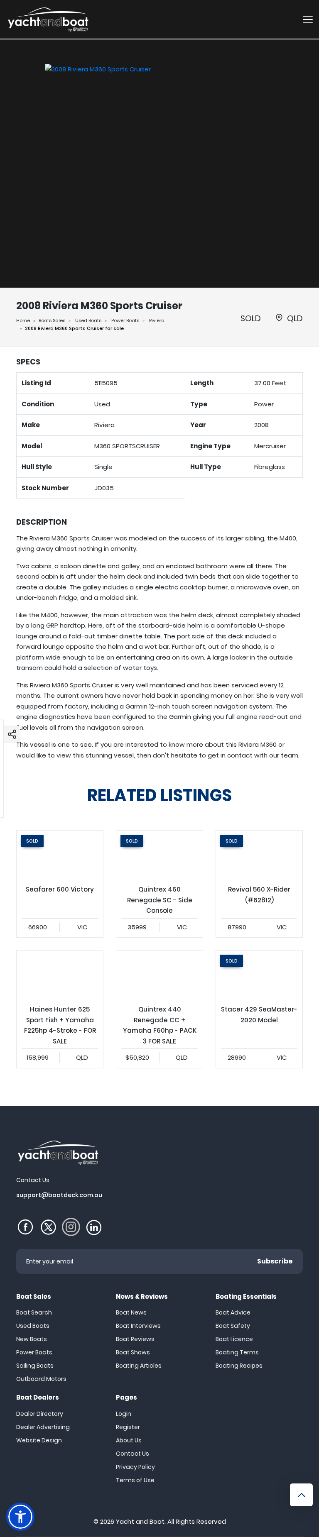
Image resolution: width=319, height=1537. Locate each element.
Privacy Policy (135, 1467)
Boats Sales (52, 320)
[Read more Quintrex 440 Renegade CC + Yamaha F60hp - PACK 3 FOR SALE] (159, 975)
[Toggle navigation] (308, 19)
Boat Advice (233, 1312)
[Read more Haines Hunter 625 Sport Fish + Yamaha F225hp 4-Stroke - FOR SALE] (60, 975)
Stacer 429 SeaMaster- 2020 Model (259, 1009)
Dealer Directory (39, 1414)
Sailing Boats (35, 1365)
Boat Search (34, 1312)
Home (23, 320)
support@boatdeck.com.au (59, 1195)
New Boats (31, 1339)
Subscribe (275, 1261)
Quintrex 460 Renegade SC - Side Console (159, 884)
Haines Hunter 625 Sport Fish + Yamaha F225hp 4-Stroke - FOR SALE (60, 1009)
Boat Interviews (138, 1326)
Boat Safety (233, 1326)
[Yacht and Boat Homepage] (47, 19)
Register (128, 1427)
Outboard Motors (41, 1379)
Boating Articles (139, 1365)
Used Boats (88, 320)
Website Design (39, 1440)
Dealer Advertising (43, 1427)
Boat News (131, 1312)
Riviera (156, 320)
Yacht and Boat (140, 1521)
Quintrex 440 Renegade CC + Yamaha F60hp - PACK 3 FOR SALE (159, 1009)
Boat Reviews (135, 1339)
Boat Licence (234, 1339)
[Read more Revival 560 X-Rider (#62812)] (259, 855)
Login (123, 1414)
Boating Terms (237, 1352)
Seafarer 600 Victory (60, 884)
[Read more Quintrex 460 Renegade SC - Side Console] (159, 855)
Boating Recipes (239, 1365)
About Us (129, 1440)
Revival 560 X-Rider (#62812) (259, 884)
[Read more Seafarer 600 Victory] (60, 855)
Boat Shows (133, 1352)
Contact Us (132, 1453)
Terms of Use (135, 1480)
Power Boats (125, 320)
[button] (12, 734)
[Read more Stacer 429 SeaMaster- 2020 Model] (259, 975)
